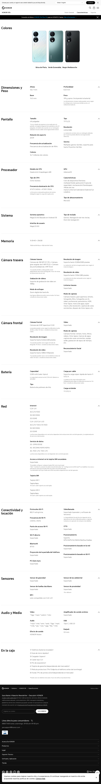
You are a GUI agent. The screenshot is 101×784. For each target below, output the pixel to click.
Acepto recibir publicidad (9, 698)
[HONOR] (6, 688)
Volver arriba (94, 688)
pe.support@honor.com (11, 727)
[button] (18, 772)
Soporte (93, 12)
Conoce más (40, 779)
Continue (90, 2)
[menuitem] (99, 87)
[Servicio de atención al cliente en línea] (97, 772)
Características (82, 12)
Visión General (69, 12)
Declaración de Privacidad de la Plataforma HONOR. (32, 705)
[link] (3, 772)
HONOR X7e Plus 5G (40, 17)
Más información (69, 17)
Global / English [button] (61, 2)
